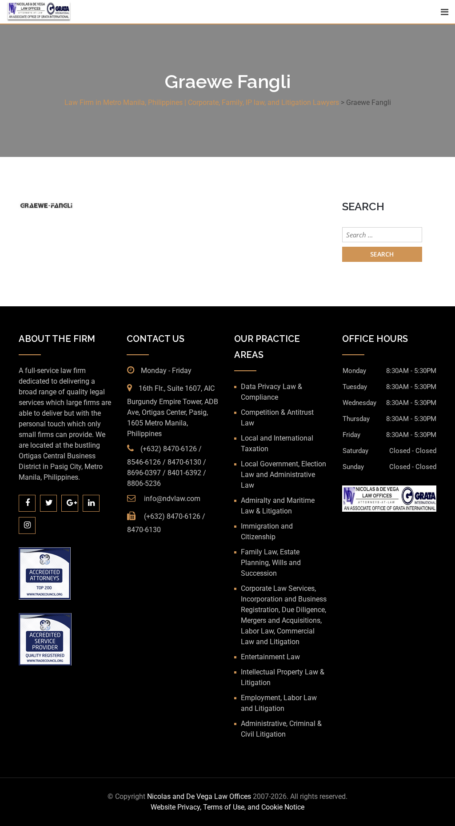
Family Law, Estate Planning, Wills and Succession (271, 562)
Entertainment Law (270, 657)
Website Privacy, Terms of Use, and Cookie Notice (227, 807)
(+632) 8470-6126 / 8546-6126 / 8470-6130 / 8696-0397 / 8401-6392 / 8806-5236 (166, 466)
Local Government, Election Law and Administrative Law (283, 474)
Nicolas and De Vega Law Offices (200, 796)
